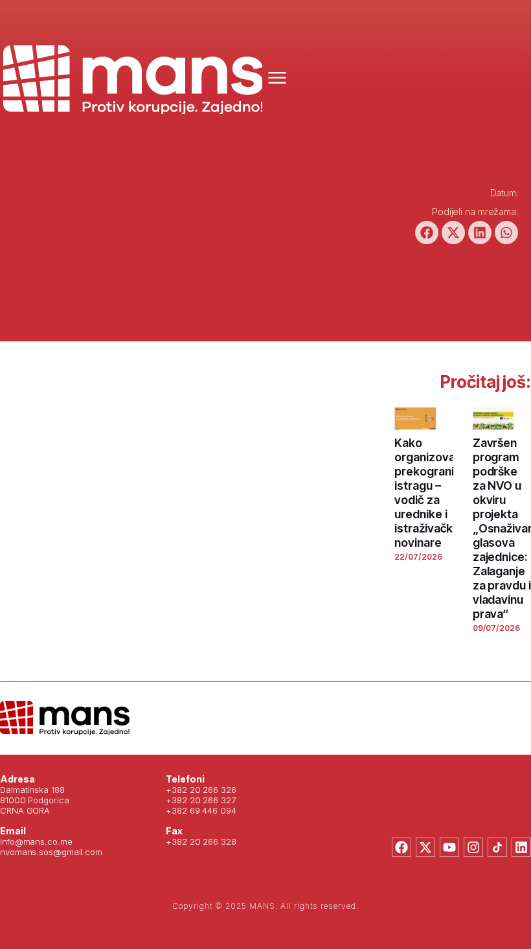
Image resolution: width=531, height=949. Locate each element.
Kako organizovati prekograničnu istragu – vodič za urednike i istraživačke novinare (433, 492)
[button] (426, 232)
